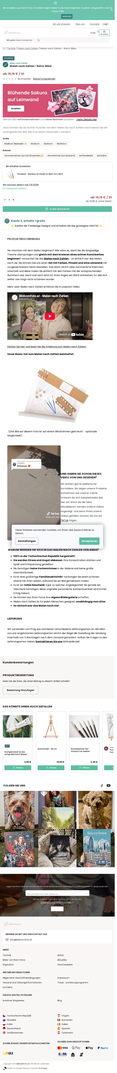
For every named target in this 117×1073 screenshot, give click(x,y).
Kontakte (95, 24)
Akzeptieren (89, 541)
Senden (57, 909)
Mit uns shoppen (61, 24)
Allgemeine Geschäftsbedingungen (22, 977)
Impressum (63, 977)
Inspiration (8, 964)
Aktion (60, 955)
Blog (59, 1000)
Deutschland (14, 1028)
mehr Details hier (86, 119)
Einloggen (93, 33)
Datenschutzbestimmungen (56, 902)
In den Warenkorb (60, 209)
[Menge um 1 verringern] (5, 199)
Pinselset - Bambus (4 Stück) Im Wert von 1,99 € (40, 174)
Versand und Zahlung (16, 188)
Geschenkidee (65, 964)
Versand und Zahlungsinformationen (22, 982)
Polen (10, 1024)
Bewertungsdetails (44, 79)
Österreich (67, 1032)
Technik (7, 955)
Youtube (108, 785)
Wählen (19, 767)
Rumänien (67, 1020)
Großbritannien (15, 1032)
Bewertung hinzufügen (20, 690)
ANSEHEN (66, 16)
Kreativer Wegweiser (13, 1000)
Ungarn (65, 1015)
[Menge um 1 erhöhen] (13, 199)
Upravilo (39, 1068)
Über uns (80, 24)
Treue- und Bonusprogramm (72, 982)
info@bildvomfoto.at (21, 939)
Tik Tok (102, 785)
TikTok (64, 520)
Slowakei (11, 1020)
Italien (65, 1024)
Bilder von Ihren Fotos (14, 960)
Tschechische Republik (19, 1015)
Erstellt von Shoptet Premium (18, 1068)
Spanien (66, 1028)
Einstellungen (27, 541)
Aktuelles (62, 960)
